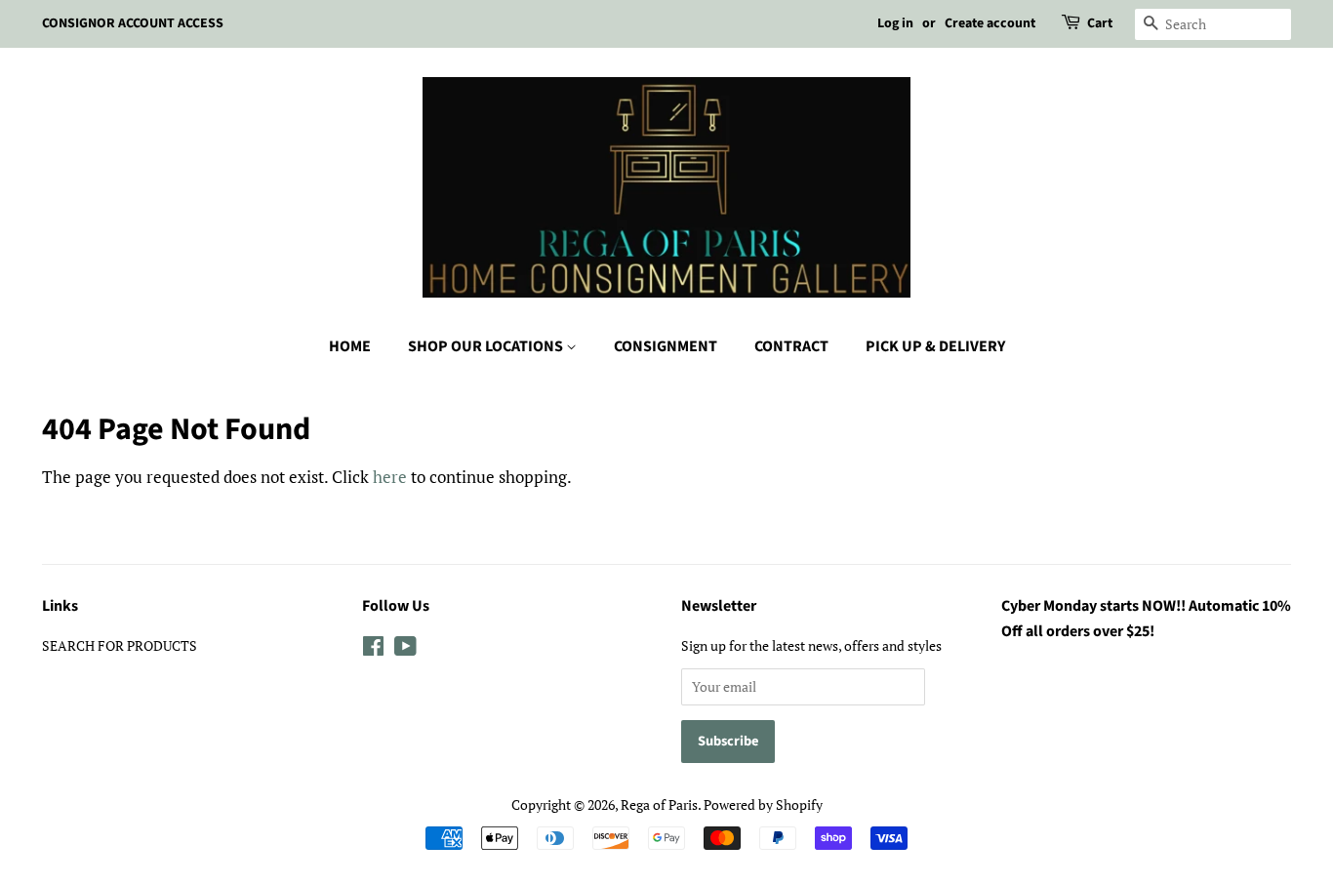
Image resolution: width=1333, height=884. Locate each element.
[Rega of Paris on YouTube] (405, 649)
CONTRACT (791, 346)
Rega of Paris (659, 804)
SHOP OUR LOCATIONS (487, 346)
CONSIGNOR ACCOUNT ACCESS (132, 23)
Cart (1099, 23)
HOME (350, 346)
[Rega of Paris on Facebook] (373, 649)
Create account (990, 23)
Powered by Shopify (763, 804)
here (390, 476)
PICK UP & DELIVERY (935, 346)
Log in (895, 23)
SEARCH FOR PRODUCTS (119, 645)
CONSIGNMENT (665, 346)
